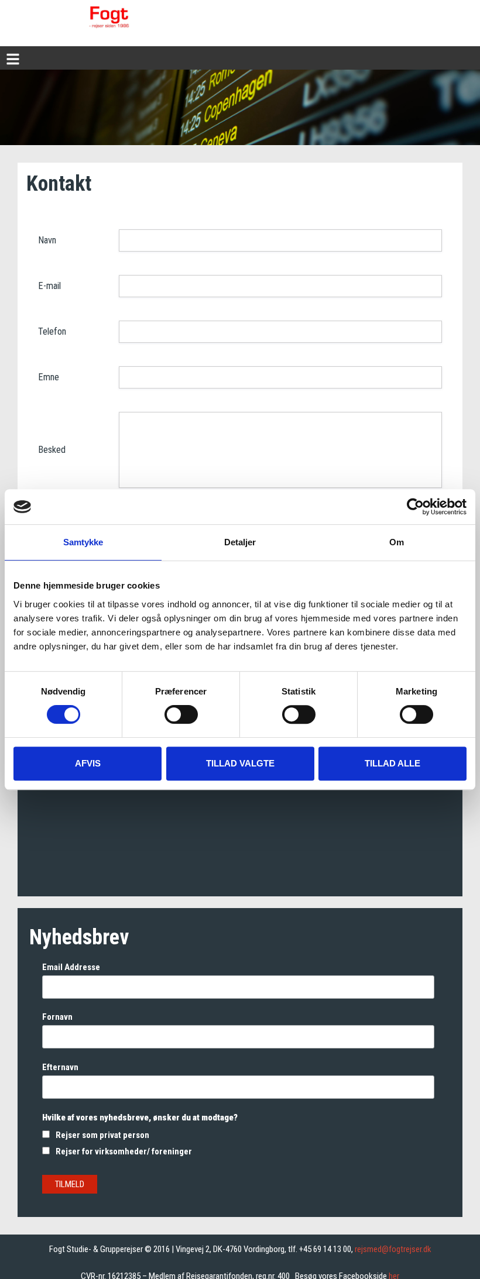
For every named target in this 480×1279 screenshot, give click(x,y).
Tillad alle (392, 763)
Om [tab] (396, 542)
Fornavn (57, 1017)
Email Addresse (71, 967)
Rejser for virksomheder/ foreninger (124, 1151)
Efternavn (60, 1067)
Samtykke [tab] (83, 542)
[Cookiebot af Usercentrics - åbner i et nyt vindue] (415, 506)
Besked (52, 449)
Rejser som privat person (102, 1135)
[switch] (181, 714)
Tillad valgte (240, 763)
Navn (47, 240)
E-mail (49, 285)
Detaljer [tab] (240, 542)
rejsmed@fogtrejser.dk (393, 1249)
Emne (48, 377)
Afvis (88, 763)
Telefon (52, 331)
